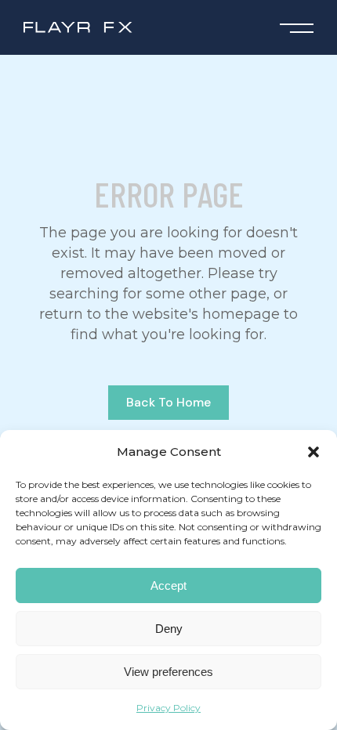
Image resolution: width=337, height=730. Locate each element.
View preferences (168, 671)
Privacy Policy (168, 708)
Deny (169, 628)
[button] (313, 452)
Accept (168, 585)
